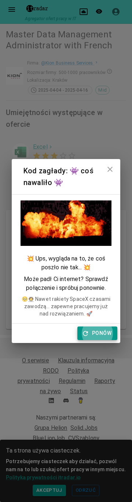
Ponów (101, 333)
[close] (110, 169)
